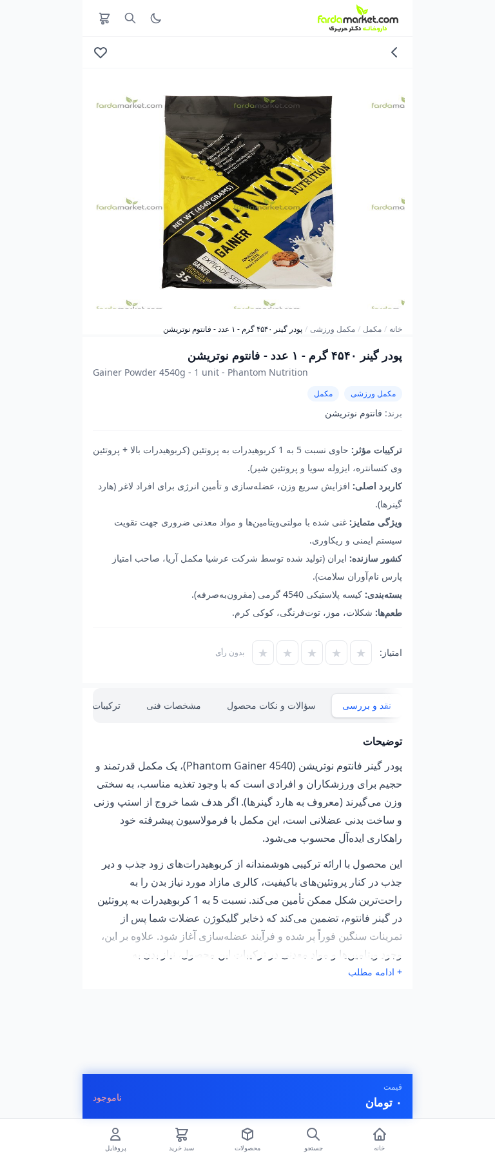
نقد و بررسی (366, 705)
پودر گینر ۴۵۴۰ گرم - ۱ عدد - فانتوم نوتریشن (232, 329)
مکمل (372, 329)
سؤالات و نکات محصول (271, 705)
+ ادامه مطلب (375, 972)
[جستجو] (130, 18)
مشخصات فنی (173, 705)
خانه (395, 329)
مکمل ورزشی (332, 329)
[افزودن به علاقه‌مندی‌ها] (100, 52)
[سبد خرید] (104, 18)
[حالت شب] (156, 18)
